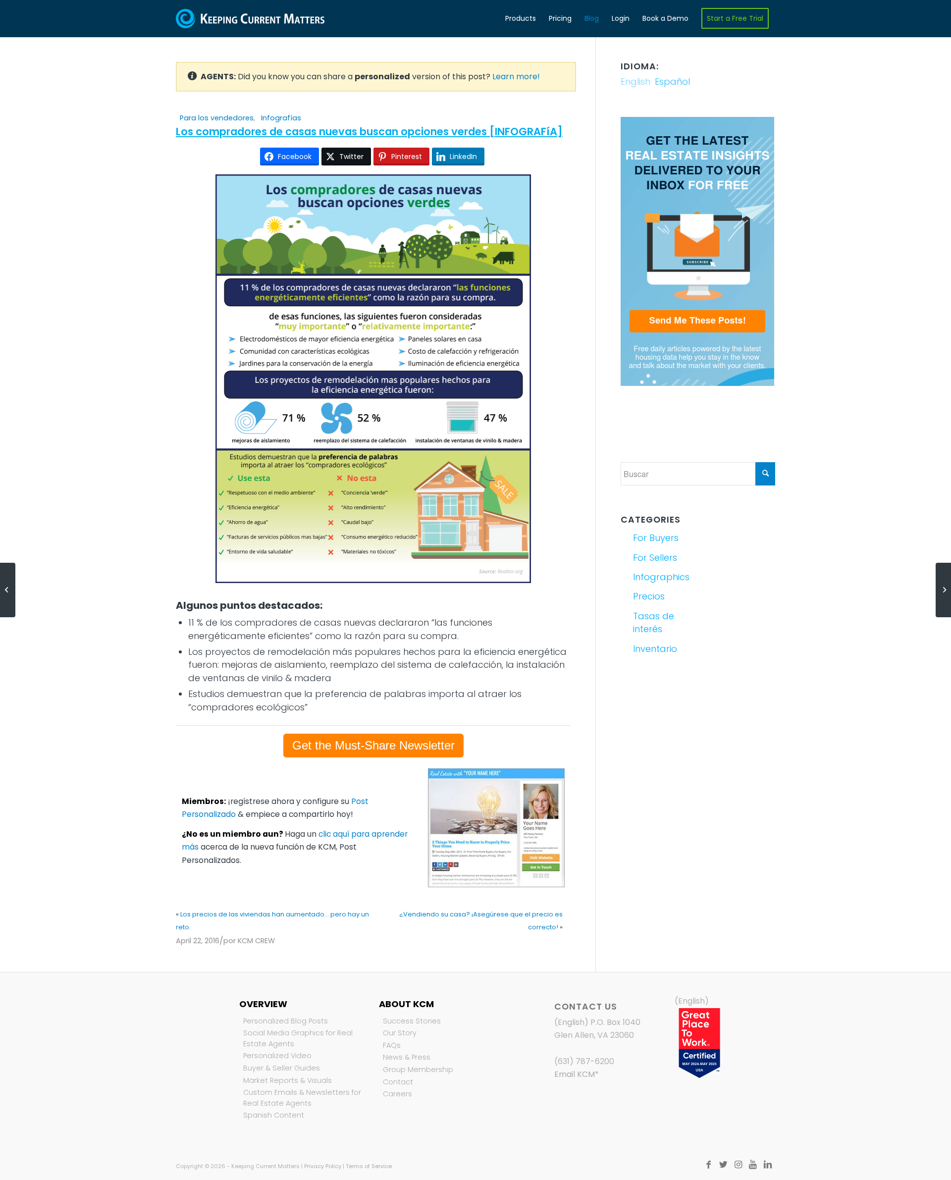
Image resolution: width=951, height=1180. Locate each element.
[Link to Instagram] (738, 1164)
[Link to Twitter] (723, 1164)
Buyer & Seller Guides (281, 1068)
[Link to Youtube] (752, 1164)
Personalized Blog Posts (285, 1021)
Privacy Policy (322, 1166)
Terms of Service (369, 1166)
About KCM (406, 1004)
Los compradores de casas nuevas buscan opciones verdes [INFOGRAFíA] (369, 131)
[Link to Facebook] (708, 1164)
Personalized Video (277, 1056)
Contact (398, 1082)
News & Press (406, 1057)
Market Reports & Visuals (287, 1080)
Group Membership (418, 1069)
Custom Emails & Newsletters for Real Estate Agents (302, 1097)
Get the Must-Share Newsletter (373, 745)
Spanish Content (273, 1115)
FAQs (392, 1045)
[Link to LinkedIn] (767, 1164)
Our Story (400, 1033)
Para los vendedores (217, 118)
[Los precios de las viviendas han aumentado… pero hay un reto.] (7, 590)
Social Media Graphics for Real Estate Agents (298, 1038)
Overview (263, 1004)
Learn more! (516, 76)
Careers (397, 1094)
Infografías (281, 118)
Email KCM (574, 1074)
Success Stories (412, 1021)
